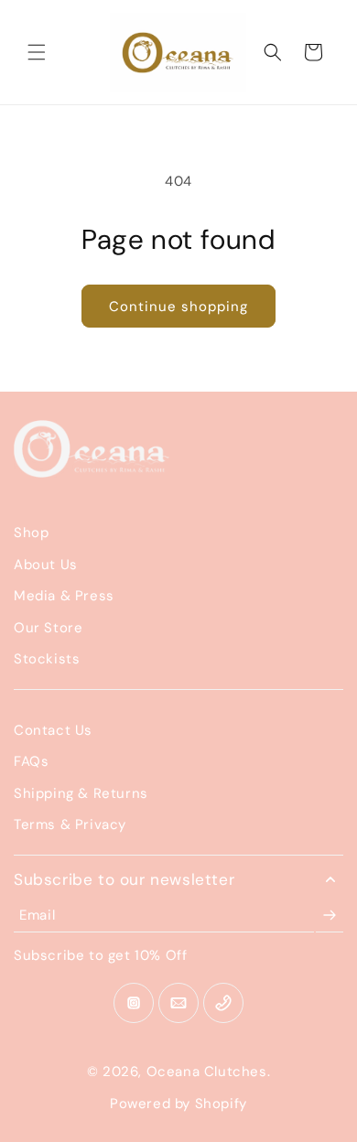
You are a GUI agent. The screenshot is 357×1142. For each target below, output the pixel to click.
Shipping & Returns (81, 793)
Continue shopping (178, 306)
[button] (36, 52)
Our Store (48, 628)
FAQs (31, 761)
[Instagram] (134, 1003)
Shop (31, 532)
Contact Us (53, 730)
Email (37, 915)
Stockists (47, 659)
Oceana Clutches (206, 1071)
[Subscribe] (329, 915)
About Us (46, 564)
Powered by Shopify (178, 1103)
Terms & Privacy (70, 824)
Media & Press (64, 596)
